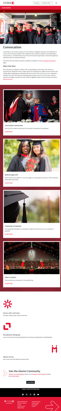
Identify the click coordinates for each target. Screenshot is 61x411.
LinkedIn (43, 374)
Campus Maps (20, 407)
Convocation (6, 8)
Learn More (9, 131)
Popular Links (46, 3)
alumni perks (15, 376)
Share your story (8, 79)
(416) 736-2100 (21, 406)
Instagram (35, 374)
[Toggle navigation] (4, 11)
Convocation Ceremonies (48, 61)
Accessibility (35, 404)
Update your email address (16, 374)
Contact (19, 404)
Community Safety (36, 401)
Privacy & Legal (35, 403)
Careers (34, 406)
